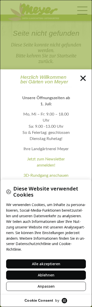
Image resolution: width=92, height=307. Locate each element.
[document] (46, 153)
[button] (83, 78)
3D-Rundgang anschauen (46, 175)
